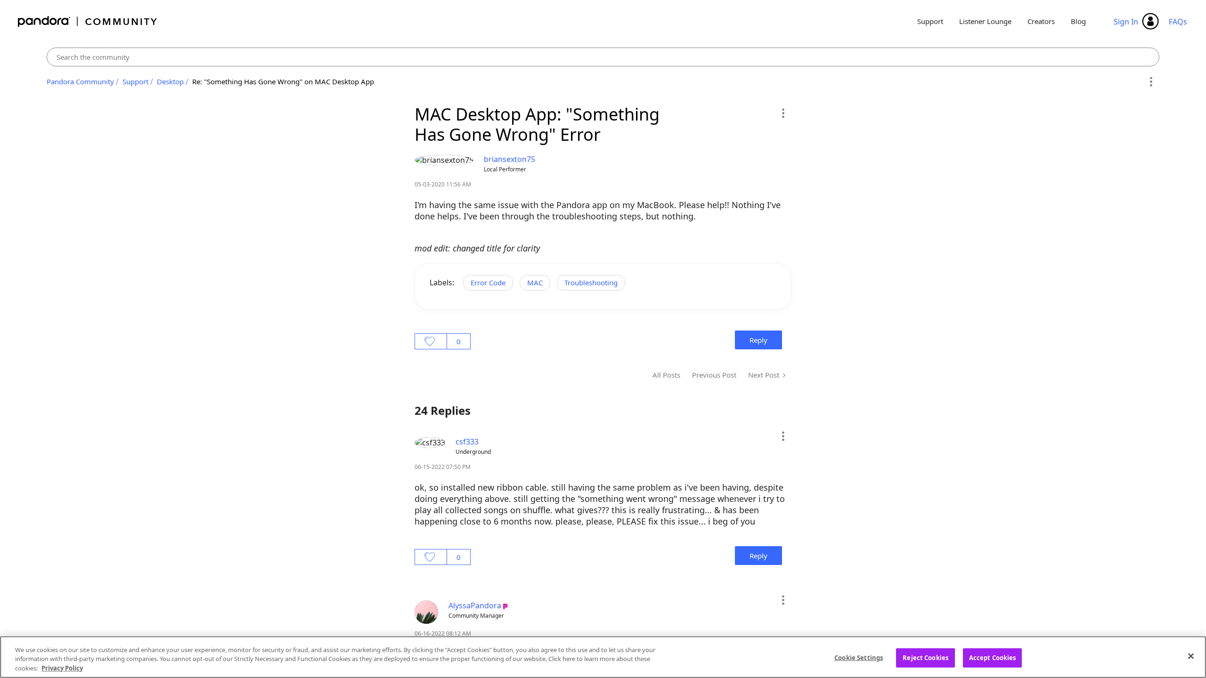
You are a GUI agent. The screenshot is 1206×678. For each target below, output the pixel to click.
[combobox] (603, 57)
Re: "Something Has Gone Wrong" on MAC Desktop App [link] (283, 81)
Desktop (170, 81)
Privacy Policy (62, 668)
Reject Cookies (925, 657)
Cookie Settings (858, 657)
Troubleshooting (591, 282)
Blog (1078, 21)
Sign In (1126, 21)
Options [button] (1150, 82)
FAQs (1178, 21)
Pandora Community (87, 21)
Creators (1041, 21)
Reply (758, 340)
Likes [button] (431, 341)
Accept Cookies (992, 657)
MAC (535, 282)
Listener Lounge (985, 21)
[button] (782, 113)
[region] (603, 657)
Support (930, 21)
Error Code (488, 282)
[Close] (1191, 656)
